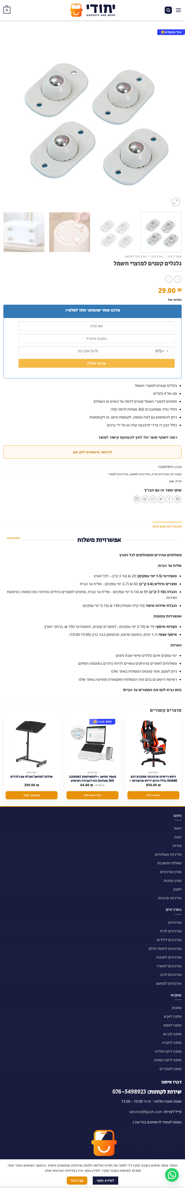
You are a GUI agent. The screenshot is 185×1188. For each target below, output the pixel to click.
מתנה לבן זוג (172, 1033)
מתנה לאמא (172, 1025)
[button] (172, 1175)
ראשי (178, 828)
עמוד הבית (175, 256)
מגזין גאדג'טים (171, 871)
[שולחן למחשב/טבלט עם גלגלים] (31, 744)
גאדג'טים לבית (160, 474)
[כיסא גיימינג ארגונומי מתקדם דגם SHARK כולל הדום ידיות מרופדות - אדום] (153, 744)
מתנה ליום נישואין (168, 1059)
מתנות (177, 1007)
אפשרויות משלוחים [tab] (167, 526)
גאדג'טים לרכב (171, 974)
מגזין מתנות (173, 880)
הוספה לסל (153, 795)
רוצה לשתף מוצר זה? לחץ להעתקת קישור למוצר (137, 437)
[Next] (9, 118)
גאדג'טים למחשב (136, 256)
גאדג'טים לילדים (169, 939)
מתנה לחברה (172, 1042)
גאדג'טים (157, 256)
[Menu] (179, 10)
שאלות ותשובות (169, 863)
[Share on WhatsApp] (177, 499)
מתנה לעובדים (171, 1068)
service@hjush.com (145, 1111)
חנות (178, 837)
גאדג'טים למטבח (169, 957)
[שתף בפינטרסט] (145, 499)
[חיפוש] (168, 10)
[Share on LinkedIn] (137, 499)
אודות (177, 845)
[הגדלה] (175, 202)
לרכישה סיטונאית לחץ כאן (92, 452)
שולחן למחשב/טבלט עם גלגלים (31, 777)
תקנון (177, 889)
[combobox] (164, 351)
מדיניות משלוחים (168, 854)
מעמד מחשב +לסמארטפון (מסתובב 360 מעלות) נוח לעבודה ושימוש (92, 779)
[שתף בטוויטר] (161, 499)
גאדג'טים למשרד (118, 474)
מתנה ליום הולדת (168, 1051)
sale (171, 481)
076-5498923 (129, 1092)
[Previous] (172, 118)
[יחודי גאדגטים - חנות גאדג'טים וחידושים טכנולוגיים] (92, 10)
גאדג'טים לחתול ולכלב (165, 948)
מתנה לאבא (173, 1016)
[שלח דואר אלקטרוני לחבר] (153, 499)
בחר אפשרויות (92, 795)
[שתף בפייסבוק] (169, 499)
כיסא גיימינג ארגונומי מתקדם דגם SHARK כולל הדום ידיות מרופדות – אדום (153, 781)
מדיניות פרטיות (170, 898)
